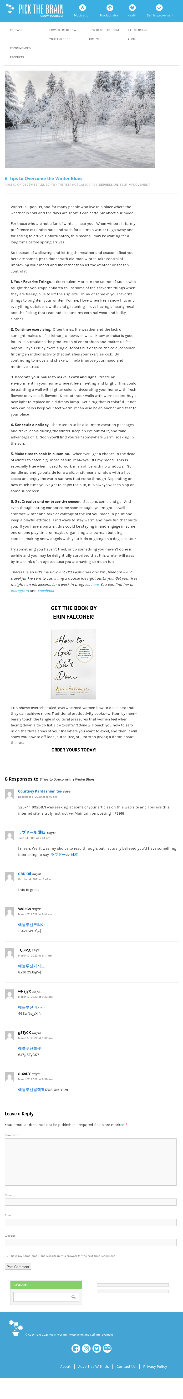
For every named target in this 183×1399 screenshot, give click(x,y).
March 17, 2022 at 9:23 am (35, 996)
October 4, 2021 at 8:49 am (35, 879)
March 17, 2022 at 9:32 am (35, 1038)
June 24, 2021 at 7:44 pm (34, 838)
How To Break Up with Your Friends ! (65, 35)
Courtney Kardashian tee (40, 791)
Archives (95, 39)
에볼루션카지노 (31, 966)
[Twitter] (96, 1348)
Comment (12, 1135)
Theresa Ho (67, 185)
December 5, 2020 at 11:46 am (37, 796)
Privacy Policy (155, 1366)
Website (10, 1235)
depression (108, 185)
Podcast (16, 30)
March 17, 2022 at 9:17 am (35, 955)
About (132, 39)
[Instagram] (86, 1348)
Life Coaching (137, 30)
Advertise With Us (93, 1366)
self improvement (135, 185)
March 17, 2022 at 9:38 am (35, 1079)
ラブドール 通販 (32, 832)
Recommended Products (20, 53)
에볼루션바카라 (31, 1007)
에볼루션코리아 (31, 925)
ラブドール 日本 (64, 855)
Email (8, 1215)
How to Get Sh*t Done (104, 30)
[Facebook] (75, 1348)
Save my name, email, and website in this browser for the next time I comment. (63, 1256)
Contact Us (126, 1366)
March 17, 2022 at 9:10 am (35, 914)
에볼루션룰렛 (29, 1048)
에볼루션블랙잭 (31, 1090)
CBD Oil (24, 874)
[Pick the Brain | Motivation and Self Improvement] (15, 1337)
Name (8, 1195)
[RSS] (107, 1348)
